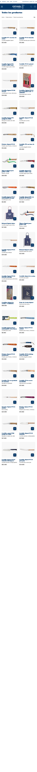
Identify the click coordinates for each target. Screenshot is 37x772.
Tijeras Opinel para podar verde (8, 171)
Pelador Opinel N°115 (8, 144)
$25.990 (21, 253)
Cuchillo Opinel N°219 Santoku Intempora (8, 460)
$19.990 (21, 572)
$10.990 (21, 42)
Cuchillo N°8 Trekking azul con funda (26, 355)
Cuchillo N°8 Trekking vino (9, 726)
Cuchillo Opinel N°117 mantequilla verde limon (9, 328)
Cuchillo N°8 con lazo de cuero (26, 145)
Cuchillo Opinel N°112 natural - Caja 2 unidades (28, 726)
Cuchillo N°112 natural (26, 64)
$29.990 (21, 359)
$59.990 (4, 175)
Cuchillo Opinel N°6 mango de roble (8, 118)
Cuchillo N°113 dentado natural (26, 38)
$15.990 (4, 42)
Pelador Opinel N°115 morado (26, 407)
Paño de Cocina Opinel (26, 302)
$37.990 (21, 122)
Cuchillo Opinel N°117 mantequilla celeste (26, 621)
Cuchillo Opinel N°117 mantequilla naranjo (8, 198)
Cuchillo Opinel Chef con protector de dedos (9, 594)
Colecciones (9, 17)
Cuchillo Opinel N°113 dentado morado (8, 621)
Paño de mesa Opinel (25, 512)
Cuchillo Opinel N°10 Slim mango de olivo (9, 647)
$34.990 (4, 95)
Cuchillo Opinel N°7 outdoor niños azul (8, 65)
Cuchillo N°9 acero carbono (7, 513)
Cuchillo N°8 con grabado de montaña (9, 381)
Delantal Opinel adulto (26, 249)
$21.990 (21, 202)
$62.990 (4, 464)
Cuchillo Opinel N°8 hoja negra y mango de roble (9, 567)
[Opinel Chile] (18, 6)
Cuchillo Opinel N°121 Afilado (8, 250)
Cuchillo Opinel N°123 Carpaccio (8, 487)
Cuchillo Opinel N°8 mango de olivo (26, 752)
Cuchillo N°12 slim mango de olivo (10, 700)
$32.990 (4, 651)
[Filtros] (34, 17)
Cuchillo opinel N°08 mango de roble (8, 434)
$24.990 (4, 411)
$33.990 (4, 491)
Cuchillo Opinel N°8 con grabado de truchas (26, 198)
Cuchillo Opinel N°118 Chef (26, 118)
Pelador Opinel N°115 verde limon (26, 487)
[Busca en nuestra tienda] (31, 6)
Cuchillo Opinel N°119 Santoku (26, 434)
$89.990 (21, 544)
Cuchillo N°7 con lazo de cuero (9, 38)
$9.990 (21, 68)
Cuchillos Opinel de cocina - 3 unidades (8, 303)
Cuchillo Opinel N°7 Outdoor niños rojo (25, 171)
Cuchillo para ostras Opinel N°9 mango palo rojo (26, 567)
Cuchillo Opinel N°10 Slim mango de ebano (9, 539)
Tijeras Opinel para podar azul (25, 224)
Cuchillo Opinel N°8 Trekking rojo (25, 647)
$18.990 (4, 69)
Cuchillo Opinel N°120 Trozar (8, 91)
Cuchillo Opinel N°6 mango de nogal (8, 752)
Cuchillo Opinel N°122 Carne (26, 594)
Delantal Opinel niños (8, 223)
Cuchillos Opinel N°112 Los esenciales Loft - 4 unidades (26, 91)
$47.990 (4, 571)
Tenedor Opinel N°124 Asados (8, 407)
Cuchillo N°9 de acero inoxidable (26, 381)
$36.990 (21, 96)
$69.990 (4, 305)
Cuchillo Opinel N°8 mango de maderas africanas (25, 540)
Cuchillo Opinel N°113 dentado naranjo (8, 277)
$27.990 (4, 598)
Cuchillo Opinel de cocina (27, 276)
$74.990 (4, 543)
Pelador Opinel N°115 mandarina (8, 355)
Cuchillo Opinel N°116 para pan (26, 460)
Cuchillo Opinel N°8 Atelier (26, 673)
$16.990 (21, 149)
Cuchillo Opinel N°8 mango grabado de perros (10, 673)
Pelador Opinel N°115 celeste (26, 328)
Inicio (3, 17)
